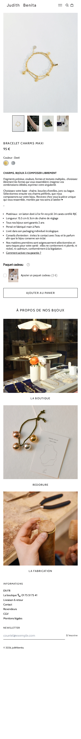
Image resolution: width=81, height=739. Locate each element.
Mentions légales (12, 618)
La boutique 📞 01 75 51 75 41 (20, 595)
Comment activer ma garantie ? (23, 252)
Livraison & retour (13, 599)
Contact (7, 604)
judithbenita (17, 647)
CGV (6, 613)
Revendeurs (10, 609)
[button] (67, 5)
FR (8, 590)
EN (5, 590)
